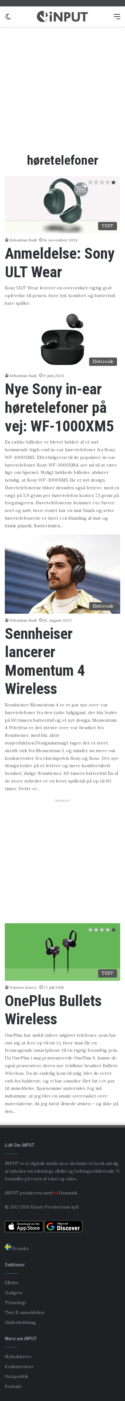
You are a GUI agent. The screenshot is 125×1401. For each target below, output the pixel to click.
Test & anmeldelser (25, 1312)
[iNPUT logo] (62, 16)
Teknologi (15, 1302)
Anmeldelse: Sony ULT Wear (59, 262)
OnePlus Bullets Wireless (53, 1010)
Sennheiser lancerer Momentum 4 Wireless (45, 661)
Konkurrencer (19, 1366)
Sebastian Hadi (23, 240)
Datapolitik (16, 1376)
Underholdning (20, 1322)
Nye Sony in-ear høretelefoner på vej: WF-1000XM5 (59, 407)
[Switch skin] (8, 19)
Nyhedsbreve (18, 1356)
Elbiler (11, 1283)
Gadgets (13, 1292)
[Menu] (117, 19)
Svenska (20, 1248)
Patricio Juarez (23, 987)
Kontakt (13, 1386)
